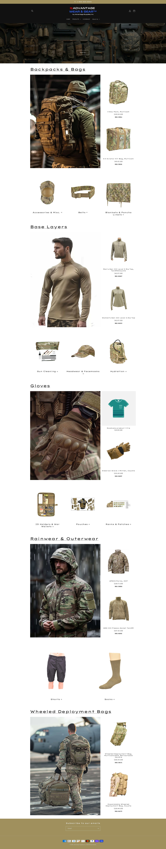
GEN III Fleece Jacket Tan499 (118, 628)
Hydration (117, 371)
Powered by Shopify (91, 844)
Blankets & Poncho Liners (118, 213)
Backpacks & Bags (57, 69)
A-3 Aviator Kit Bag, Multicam (118, 159)
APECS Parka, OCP (118, 581)
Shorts (55, 699)
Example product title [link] (118, 428)
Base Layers (48, 226)
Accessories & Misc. (46, 212)
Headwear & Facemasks (82, 371)
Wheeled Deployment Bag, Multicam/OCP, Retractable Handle (118, 755)
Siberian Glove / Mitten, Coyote (118, 470)
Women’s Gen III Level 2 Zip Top (118, 318)
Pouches (82, 524)
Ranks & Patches (117, 524)
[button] (32, 11)
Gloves (40, 385)
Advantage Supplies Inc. (80, 844)
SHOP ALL (83, 52)
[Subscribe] (98, 828)
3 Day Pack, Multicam (118, 111)
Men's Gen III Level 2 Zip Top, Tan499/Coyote (118, 269)
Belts (81, 212)
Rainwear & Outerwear (64, 538)
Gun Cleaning (46, 371)
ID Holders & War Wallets (47, 525)
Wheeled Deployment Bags (70, 711)
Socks (109, 699)
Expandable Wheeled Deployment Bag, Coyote (118, 805)
